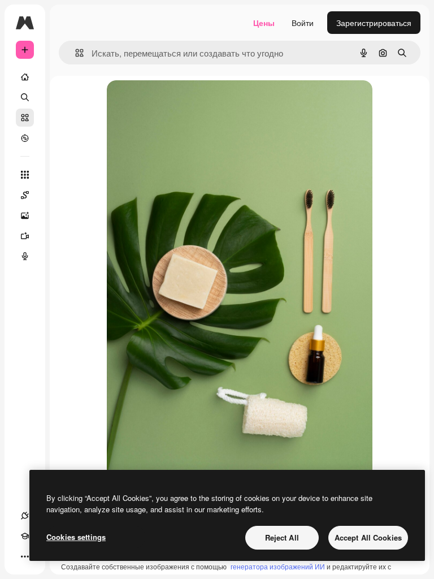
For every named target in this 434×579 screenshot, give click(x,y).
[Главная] (25, 77)
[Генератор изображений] (25, 215)
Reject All (282, 537)
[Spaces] (25, 195)
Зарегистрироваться (373, 22)
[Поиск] (25, 97)
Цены (264, 22)
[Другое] (25, 556)
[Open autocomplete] (74, 53)
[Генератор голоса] (25, 256)
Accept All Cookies (368, 537)
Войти (303, 22)
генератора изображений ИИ (278, 566)
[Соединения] (25, 516)
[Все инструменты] (25, 175)
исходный (182, 101)
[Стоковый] (25, 118)
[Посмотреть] (25, 138)
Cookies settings (76, 537)
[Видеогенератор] (25, 236)
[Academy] (25, 536)
